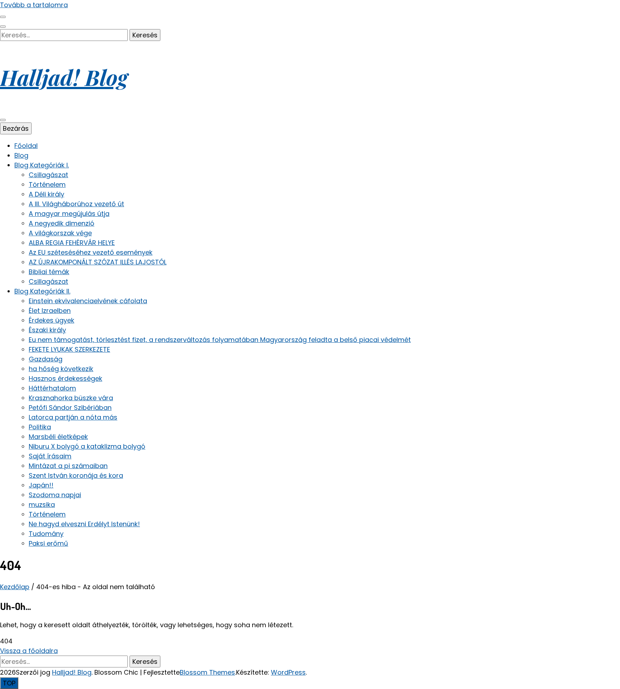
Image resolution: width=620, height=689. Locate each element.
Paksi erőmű (48, 543)
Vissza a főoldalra (29, 650)
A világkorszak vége (60, 232)
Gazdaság (45, 359)
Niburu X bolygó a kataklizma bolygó (87, 446)
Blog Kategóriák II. (42, 291)
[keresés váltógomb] (3, 27)
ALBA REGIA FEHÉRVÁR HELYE (72, 242)
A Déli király (46, 194)
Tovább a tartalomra (34, 4)
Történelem (47, 184)
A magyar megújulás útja (69, 213)
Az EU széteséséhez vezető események (90, 252)
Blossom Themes (207, 672)
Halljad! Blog (64, 77)
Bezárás (16, 128)
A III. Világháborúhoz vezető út (76, 203)
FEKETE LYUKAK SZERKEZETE (69, 349)
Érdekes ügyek (51, 320)
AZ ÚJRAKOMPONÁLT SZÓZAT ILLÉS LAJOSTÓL (97, 262)
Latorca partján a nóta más (73, 417)
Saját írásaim (50, 456)
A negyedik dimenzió (61, 223)
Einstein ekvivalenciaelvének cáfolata (88, 300)
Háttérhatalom (52, 388)
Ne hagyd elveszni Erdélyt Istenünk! (84, 523)
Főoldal (26, 145)
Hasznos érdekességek (65, 378)
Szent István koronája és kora (76, 475)
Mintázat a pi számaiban (68, 465)
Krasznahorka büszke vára (71, 397)
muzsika (42, 504)
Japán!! (41, 485)
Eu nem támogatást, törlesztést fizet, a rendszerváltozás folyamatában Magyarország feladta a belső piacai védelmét (220, 339)
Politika (40, 426)
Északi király (47, 329)
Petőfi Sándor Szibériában (70, 407)
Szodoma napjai (55, 494)
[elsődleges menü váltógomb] (3, 120)
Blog (21, 155)
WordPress (288, 672)
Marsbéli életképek (58, 436)
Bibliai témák (49, 271)
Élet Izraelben (50, 310)
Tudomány (46, 533)
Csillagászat (48, 174)
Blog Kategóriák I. (41, 165)
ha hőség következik (61, 368)
